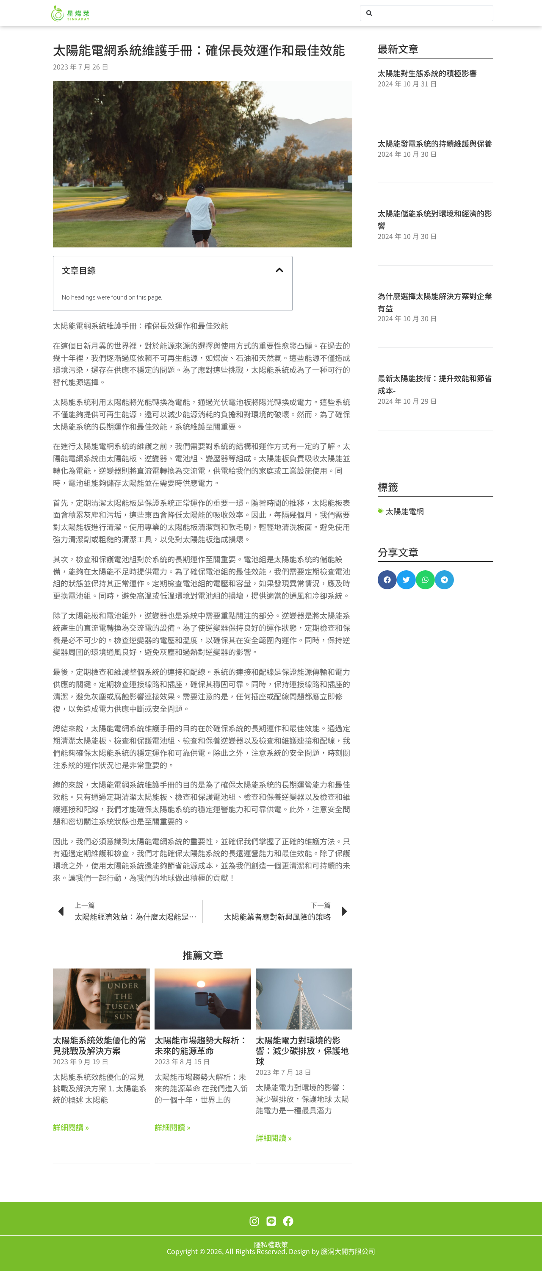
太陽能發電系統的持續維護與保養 (435, 143)
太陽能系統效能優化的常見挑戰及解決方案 (99, 1045)
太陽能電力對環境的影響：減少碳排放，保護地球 (302, 1050)
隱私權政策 (271, 1244)
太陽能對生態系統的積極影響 (427, 72)
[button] (279, 270)
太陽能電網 (405, 510)
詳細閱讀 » (71, 1126)
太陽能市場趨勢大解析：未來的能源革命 (201, 1045)
